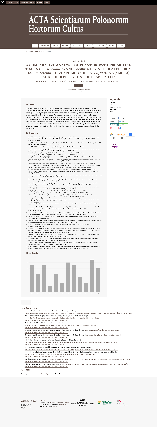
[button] (114, 118)
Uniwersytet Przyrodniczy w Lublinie (59, 402)
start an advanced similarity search (41, 374)
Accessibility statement (27, 2)
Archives (31, 51)
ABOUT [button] (88, 46)
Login (46, 2)
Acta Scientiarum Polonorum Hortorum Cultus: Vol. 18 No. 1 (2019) (46, 327)
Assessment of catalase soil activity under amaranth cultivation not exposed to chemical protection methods (60, 354)
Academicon (62, 404)
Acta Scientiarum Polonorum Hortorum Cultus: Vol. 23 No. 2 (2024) (46, 337)
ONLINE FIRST (44, 46)
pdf (78, 85)
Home (25, 51)
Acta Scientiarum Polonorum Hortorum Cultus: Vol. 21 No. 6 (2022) (96, 349)
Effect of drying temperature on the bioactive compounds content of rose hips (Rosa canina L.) (96, 364)
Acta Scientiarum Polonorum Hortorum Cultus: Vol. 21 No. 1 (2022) (46, 332)
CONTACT (111, 46)
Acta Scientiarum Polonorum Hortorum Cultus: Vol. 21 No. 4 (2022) (46, 320)
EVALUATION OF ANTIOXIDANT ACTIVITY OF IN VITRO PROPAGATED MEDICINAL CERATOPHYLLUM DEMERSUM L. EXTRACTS (89, 359)
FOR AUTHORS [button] (76, 46)
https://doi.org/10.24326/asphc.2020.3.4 (80, 89)
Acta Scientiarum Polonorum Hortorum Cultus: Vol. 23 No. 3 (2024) (46, 366)
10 (32, 370)
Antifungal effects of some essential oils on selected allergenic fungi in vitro (49, 349)
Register (39, 2)
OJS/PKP (54, 406)
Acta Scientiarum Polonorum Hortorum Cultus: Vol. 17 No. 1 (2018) (46, 361)
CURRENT (55, 46)
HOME (35, 46)
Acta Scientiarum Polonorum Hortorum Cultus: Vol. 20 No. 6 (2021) (46, 344)
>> (35, 370)
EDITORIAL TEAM (100, 46)
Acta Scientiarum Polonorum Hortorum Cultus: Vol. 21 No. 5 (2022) (46, 356)
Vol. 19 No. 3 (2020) (40, 51)
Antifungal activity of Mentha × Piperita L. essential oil (102, 330)
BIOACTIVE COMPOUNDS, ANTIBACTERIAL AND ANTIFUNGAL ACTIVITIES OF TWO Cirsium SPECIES (57, 313)
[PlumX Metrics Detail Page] (114, 146)
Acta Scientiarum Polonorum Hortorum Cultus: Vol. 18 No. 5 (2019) (111, 313)
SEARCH (120, 46)
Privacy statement (13, 2)
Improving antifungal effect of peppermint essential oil (103, 335)
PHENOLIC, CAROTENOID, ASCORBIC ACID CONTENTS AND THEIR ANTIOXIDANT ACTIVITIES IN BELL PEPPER (60, 325)
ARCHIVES (65, 46)
